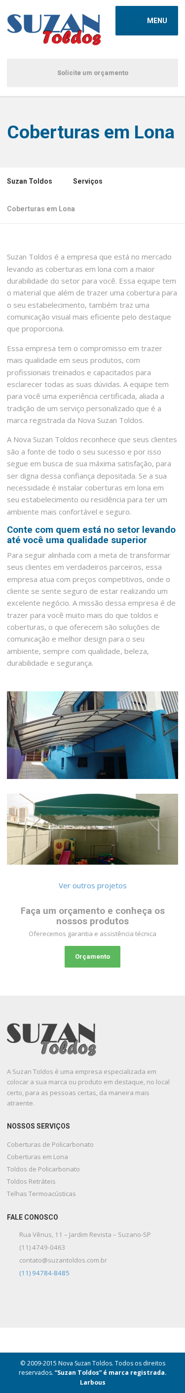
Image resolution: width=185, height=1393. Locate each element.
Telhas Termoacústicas (41, 1193)
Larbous (93, 1382)
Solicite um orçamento (92, 72)
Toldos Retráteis (31, 1181)
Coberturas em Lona (37, 1156)
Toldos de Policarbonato (43, 1169)
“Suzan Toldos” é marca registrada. (111, 1372)
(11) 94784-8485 (44, 1272)
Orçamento (92, 956)
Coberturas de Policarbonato (50, 1144)
